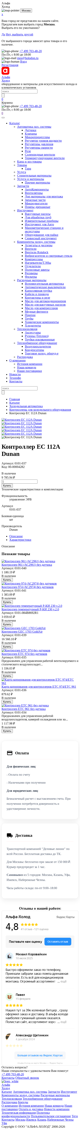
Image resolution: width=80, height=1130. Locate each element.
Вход (23, 61)
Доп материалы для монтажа (44, 196)
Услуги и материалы (30, 179)
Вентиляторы (34, 193)
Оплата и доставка (31, 1109)
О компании (17, 360)
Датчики (30, 130)
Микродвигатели (36, 203)
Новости (15, 374)
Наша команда (26, 367)
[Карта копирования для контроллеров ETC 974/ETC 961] (40, 683)
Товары (22, 165)
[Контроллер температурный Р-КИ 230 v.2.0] (32, 605)
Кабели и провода (37, 294)
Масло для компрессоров (41, 308)
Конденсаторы (34, 350)
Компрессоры (34, 259)
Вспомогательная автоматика (44, 283)
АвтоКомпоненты (37, 189)
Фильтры (31, 276)
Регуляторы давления (39, 144)
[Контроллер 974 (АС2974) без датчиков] (29, 583)
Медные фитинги (36, 311)
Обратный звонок (27, 1077)
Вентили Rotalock (36, 252)
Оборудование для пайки (41, 234)
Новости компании (57, 1109)
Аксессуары (33, 332)
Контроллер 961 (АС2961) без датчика (27, 564)
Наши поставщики (29, 371)
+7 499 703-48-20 (30, 51)
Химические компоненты (42, 322)
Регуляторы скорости (39, 147)
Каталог (14, 123)
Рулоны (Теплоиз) (37, 336)
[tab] (16, 536)
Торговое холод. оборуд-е (41, 353)
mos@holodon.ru (27, 58)
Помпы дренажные (37, 207)
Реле (28, 151)
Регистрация (10, 65)
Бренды (23, 1102)
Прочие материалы (37, 182)
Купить (7, 485)
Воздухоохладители (38, 346)
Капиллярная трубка (38, 290)
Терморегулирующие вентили (45, 158)
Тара (28, 168)
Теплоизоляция (27, 329)
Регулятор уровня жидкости (43, 140)
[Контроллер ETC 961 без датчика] (25, 705)
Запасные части (35, 200)
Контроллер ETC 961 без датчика (24, 709)
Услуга (21, 172)
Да (3, 34)
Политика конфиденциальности (26, 1114)
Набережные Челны (60, 1119)
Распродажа (25, 357)
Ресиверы (31, 273)
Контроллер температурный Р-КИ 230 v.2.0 (30, 609)
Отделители (33, 266)
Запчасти (23, 186)
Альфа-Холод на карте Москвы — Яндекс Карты (40, 1063)
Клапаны (31, 133)
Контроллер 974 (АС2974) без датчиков (28, 587)
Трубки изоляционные (40, 339)
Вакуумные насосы (37, 214)
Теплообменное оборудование (37, 343)
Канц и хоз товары (29, 161)
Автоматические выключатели (45, 287)
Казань (41, 1119)
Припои (30, 315)
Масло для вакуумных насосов (45, 304)
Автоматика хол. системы (34, 126)
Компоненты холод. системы (36, 241)
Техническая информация (19, 1112)
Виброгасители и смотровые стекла (48, 255)
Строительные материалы (34, 175)
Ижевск (31, 1119)
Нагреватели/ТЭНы (38, 262)
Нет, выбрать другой (19, 34)
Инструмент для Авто (39, 224)
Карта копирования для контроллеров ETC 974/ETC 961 (39, 686)
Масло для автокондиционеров (45, 301)
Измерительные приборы (41, 221)
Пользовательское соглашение (51, 1116)
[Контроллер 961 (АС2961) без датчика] (28, 561)
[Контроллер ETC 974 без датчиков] (26, 650)
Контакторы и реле (37, 297)
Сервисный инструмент (41, 238)
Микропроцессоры (37, 137)
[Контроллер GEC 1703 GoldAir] (24, 628)
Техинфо (15, 378)
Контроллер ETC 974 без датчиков (24, 654)
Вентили (31, 248)
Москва (26, 10)
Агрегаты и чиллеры (38, 245)
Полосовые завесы (37, 269)
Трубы (29, 318)
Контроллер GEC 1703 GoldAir (22, 631)
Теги (75, 1116)
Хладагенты (33, 325)
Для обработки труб (38, 217)
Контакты (15, 381)
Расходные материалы (31, 280)
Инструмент (25, 210)
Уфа (4, 1123)
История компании (29, 364)
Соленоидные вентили (40, 154)
